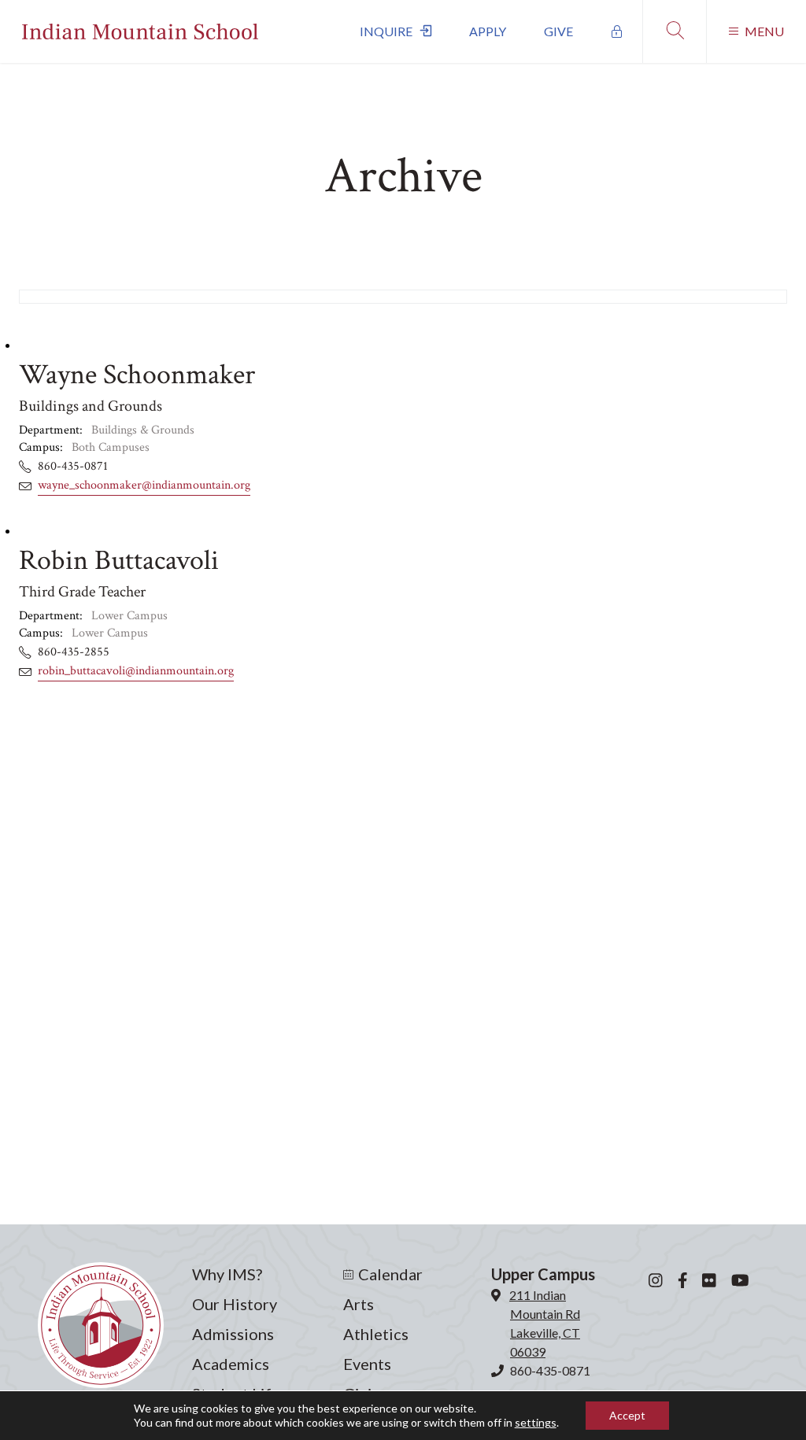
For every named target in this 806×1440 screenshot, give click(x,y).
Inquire (386, 31)
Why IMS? (227, 1274)
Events (367, 1363)
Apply (487, 31)
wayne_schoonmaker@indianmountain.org (144, 485)
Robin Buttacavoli (119, 560)
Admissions (233, 1333)
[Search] (674, 31)
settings (535, 1422)
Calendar (390, 1274)
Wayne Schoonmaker (137, 374)
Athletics (376, 1333)
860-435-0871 (550, 1370)
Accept (627, 1415)
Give (558, 31)
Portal (617, 31)
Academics (230, 1363)
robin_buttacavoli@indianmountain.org (136, 671)
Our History (234, 1303)
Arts (358, 1303)
